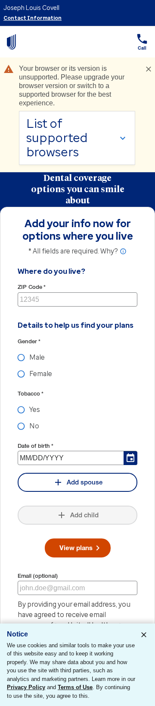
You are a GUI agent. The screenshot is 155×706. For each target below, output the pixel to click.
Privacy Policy (26, 687)
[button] (142, 41)
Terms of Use (75, 687)
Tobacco (30, 393)
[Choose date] (130, 458)
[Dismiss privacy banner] (144, 634)
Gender (29, 341)
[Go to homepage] (11, 41)
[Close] (148, 69)
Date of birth (35, 446)
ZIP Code (32, 287)
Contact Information (32, 18)
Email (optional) (38, 575)
